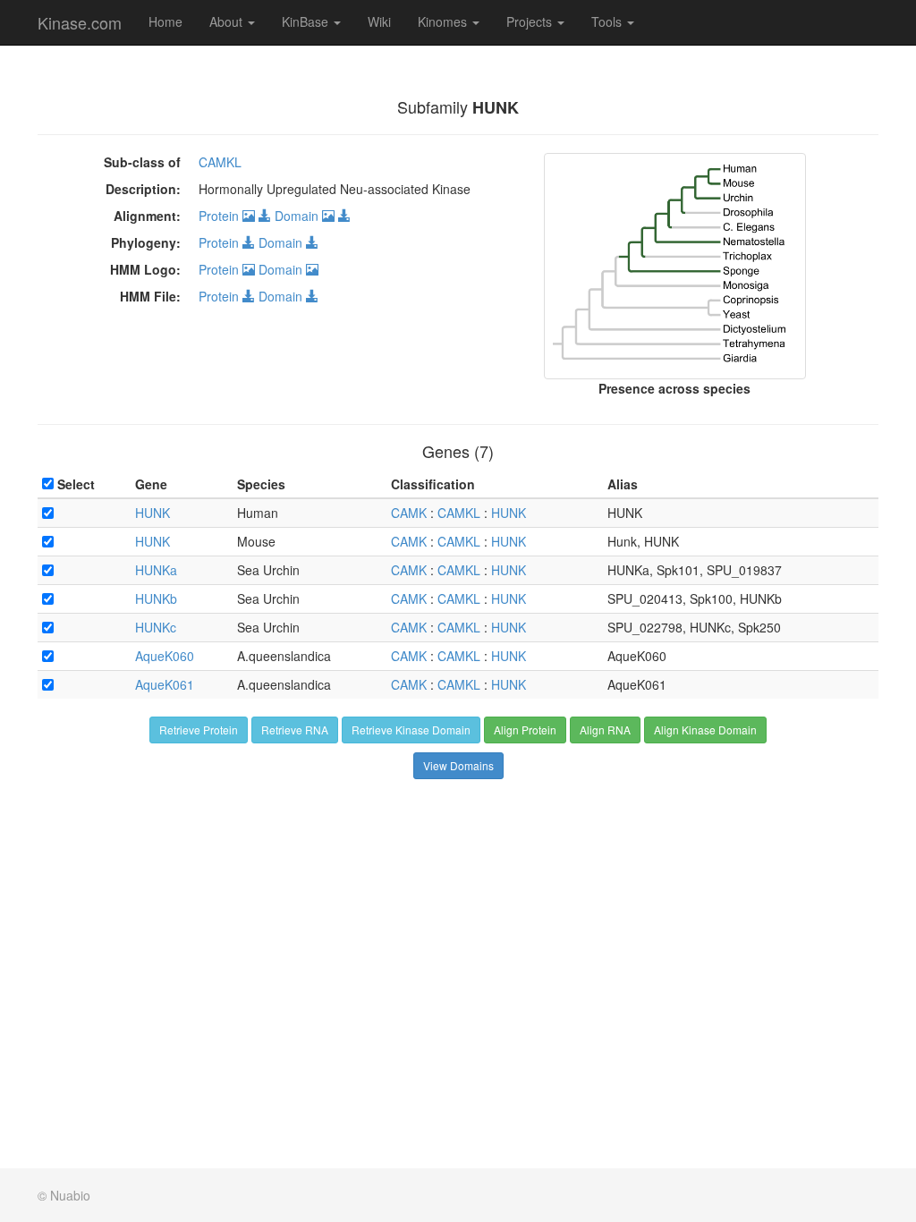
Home (165, 21)
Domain (298, 216)
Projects (531, 21)
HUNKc (155, 627)
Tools (608, 21)
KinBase (307, 21)
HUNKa (156, 570)
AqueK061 (164, 684)
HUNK (152, 513)
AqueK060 (164, 656)
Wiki (379, 21)
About (227, 21)
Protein (220, 216)
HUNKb (156, 598)
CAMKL (220, 162)
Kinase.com (80, 22)
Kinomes (444, 21)
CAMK (409, 513)
